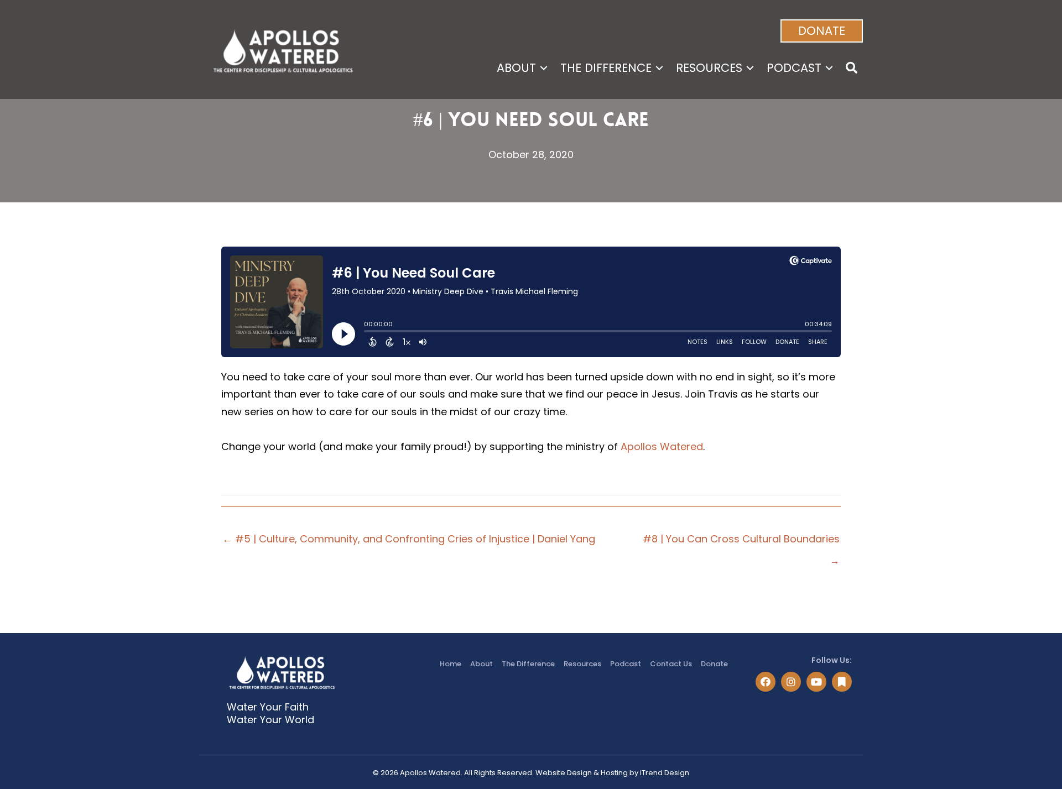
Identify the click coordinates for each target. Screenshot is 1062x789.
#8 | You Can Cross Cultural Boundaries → (741, 541)
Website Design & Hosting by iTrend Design (612, 772)
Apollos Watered (662, 446)
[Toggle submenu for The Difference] (659, 67)
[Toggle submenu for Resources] (750, 67)
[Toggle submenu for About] (543, 67)
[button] (821, 31)
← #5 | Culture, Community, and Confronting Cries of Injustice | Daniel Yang (408, 539)
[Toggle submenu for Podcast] (829, 67)
